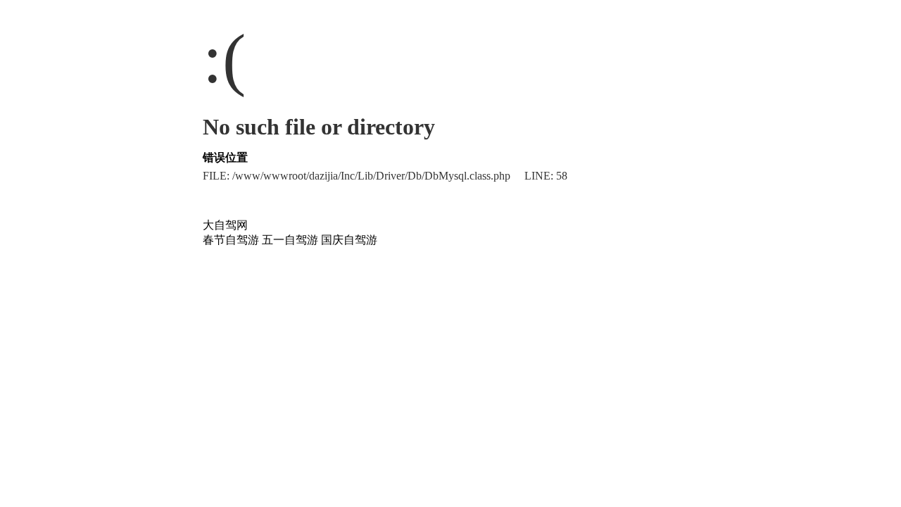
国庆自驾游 (349, 240)
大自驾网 (225, 225)
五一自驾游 (290, 240)
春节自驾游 (231, 240)
